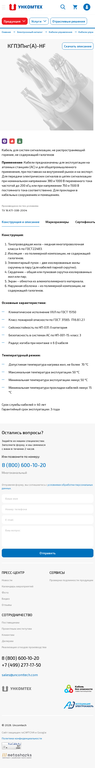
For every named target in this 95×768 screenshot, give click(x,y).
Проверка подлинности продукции (71, 580)
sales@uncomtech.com (20, 675)
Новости (7, 580)
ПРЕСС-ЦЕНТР (13, 572)
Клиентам (8, 634)
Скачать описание (77, 46)
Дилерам (7, 640)
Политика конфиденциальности (22, 738)
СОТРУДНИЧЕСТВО (17, 615)
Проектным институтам (17, 628)
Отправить (48, 553)
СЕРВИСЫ (57, 572)
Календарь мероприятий (17, 586)
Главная (6, 32)
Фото (5, 592)
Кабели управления (60, 32)
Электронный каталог (30, 32)
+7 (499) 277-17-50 (21, 665)
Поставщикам (10, 622)
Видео (6, 598)
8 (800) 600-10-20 (24, 465)
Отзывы (7, 604)
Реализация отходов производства (24, 647)
